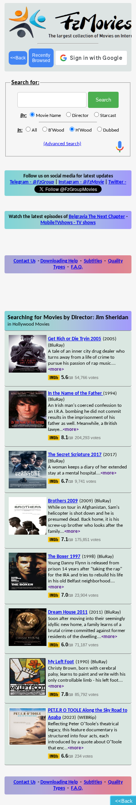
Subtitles (93, 261)
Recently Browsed (41, 58)
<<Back (18, 58)
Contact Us (25, 261)
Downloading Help (59, 261)
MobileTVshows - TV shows (68, 222)
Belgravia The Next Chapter (97, 216)
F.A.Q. (77, 267)
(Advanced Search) (62, 143)
